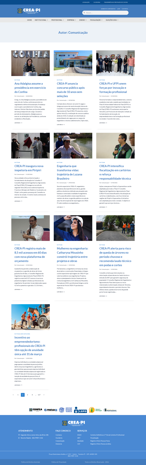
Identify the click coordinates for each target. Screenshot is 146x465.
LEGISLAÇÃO (86, 2)
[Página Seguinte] (44, 395)
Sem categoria (25, 334)
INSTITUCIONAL (40, 20)
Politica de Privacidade (58, 462)
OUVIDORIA (97, 2)
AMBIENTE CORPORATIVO (108, 9)
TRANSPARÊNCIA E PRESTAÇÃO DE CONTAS (116, 2)
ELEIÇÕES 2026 (111, 20)
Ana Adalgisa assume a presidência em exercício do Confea (30, 88)
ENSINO (82, 20)
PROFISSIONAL (56, 20)
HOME (29, 20)
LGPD (118, 9)
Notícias (17, 80)
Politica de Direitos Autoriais (30, 462)
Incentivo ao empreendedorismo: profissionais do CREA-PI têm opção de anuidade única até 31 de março (30, 346)
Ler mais (18, 123)
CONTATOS (125, 9)
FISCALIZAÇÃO (95, 20)
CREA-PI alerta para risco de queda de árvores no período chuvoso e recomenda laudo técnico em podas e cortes (115, 257)
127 (39, 395)
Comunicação (20, 96)
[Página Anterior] (13, 395)
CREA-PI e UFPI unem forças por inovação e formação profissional (113, 88)
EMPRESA (70, 20)
